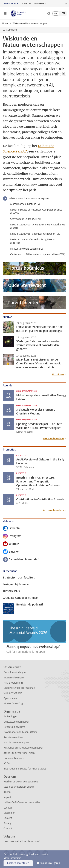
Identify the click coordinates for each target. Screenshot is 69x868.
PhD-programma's (13, 682)
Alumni (7, 792)
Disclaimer (9, 813)
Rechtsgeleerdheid (14, 737)
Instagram (12, 536)
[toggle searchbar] (49, 13)
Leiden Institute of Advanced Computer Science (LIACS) (36, 211)
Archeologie (10, 716)
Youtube (11, 544)
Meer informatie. (13, 858)
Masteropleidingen (14, 677)
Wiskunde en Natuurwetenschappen (29, 198)
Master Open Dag (13, 703)
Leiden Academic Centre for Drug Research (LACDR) (33, 241)
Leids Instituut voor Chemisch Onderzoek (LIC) (35, 234)
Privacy (7, 823)
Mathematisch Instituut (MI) (26, 204)
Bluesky (11, 552)
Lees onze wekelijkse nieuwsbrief (21, 841)
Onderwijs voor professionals (19, 688)
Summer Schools (13, 693)
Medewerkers (40, 3)
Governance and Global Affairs (20, 732)
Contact (8, 828)
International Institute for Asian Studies (25, 768)
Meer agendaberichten (53, 438)
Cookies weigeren (50, 863)
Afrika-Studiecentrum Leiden (19, 753)
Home (5, 23)
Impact (7, 797)
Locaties (8, 807)
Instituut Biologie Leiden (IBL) (26, 248)
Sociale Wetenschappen (17, 742)
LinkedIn (11, 528)
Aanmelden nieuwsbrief (21, 560)
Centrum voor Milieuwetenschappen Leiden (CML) (37, 254)
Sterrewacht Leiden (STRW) (25, 219)
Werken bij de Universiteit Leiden (21, 781)
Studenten (26, 3)
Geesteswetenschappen (16, 722)
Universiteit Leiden (11, 3)
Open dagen (10, 698)
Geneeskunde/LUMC (15, 727)
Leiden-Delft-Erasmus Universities (22, 802)
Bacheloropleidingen (15, 672)
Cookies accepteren (18, 863)
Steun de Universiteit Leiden (19, 786)
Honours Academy (14, 758)
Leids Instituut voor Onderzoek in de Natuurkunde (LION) (37, 226)
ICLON (7, 763)
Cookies (8, 818)
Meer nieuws (58, 374)
